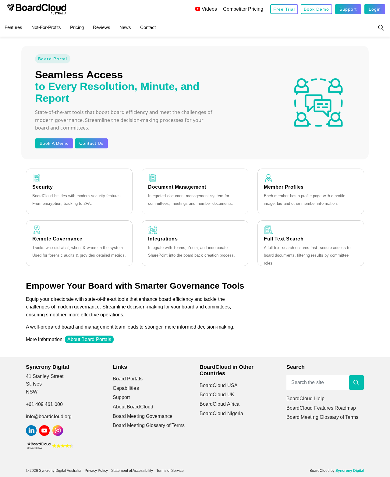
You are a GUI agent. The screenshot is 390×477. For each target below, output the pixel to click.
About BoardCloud (133, 406)
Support (348, 9)
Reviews (101, 27)
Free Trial (284, 9)
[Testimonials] (50, 445)
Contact (148, 27)
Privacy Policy (96, 470)
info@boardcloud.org (49, 416)
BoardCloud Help (305, 398)
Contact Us (91, 143)
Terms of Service (170, 470)
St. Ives (34, 383)
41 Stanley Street (44, 376)
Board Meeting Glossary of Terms (149, 425)
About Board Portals (89, 339)
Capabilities (126, 388)
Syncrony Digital (349, 470)
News (125, 27)
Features (13, 27)
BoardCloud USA (219, 385)
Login (375, 9)
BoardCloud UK (217, 394)
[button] (356, 382)
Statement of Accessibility (132, 470)
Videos (209, 9)
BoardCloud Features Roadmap (321, 408)
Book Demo (316, 9)
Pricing (77, 27)
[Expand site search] (381, 27)
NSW (31, 391)
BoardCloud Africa (219, 404)
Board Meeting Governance (142, 416)
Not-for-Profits (46, 27)
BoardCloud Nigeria (221, 413)
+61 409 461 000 (44, 404)
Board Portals (128, 378)
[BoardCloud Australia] (36, 9)
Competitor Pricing (243, 9)
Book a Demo (54, 143)
